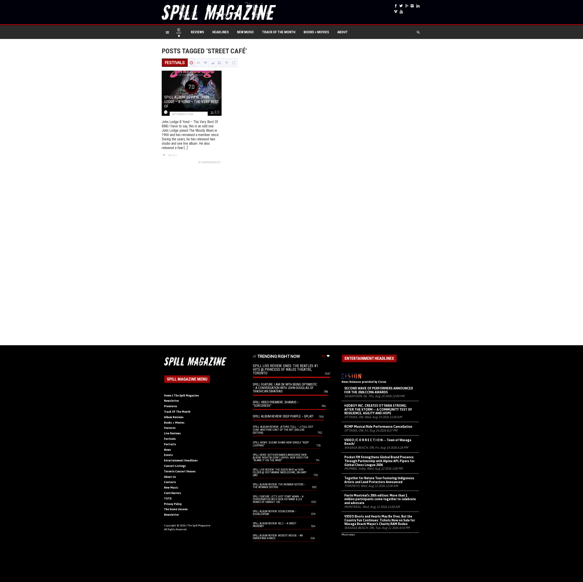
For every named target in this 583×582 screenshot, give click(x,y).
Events (168, 455)
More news (348, 534)
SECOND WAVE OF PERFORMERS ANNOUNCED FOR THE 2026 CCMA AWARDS (378, 390)
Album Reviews (174, 417)
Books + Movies (316, 32)
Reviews (197, 32)
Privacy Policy (173, 504)
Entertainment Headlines (181, 460)
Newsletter (171, 400)
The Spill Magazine (198, 525)
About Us (170, 477)
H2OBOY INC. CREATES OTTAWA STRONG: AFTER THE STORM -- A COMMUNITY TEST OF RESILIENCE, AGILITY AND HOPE (378, 409)
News (167, 449)
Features (170, 428)
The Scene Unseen (176, 509)
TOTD (168, 498)
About (342, 32)
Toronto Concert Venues (180, 471)
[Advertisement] (291, 257)
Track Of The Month (278, 32)
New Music (245, 32)
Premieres (170, 406)
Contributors (172, 493)
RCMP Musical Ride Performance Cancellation (378, 426)
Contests (170, 482)
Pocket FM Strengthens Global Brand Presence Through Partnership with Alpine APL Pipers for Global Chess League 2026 (379, 461)
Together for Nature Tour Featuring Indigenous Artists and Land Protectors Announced (379, 480)
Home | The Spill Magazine (181, 395)
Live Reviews (172, 433)
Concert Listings (175, 466)
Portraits (170, 444)
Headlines (220, 32)
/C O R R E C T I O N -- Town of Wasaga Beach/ (377, 442)
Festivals (170, 438)
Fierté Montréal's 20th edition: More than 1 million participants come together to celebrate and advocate (380, 499)
